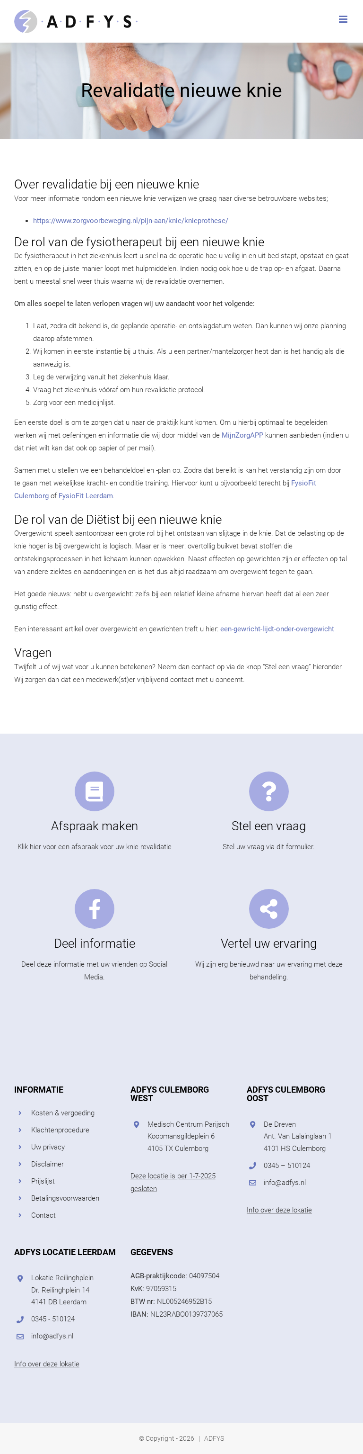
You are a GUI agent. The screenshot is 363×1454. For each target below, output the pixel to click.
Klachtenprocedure (60, 1130)
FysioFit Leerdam (86, 496)
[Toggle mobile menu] (344, 19)
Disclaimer (47, 1164)
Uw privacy (48, 1147)
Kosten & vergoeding (63, 1113)
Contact (43, 1215)
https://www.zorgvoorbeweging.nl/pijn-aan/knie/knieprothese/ (130, 220)
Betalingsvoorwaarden (65, 1198)
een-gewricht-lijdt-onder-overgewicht (276, 629)
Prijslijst (43, 1181)
